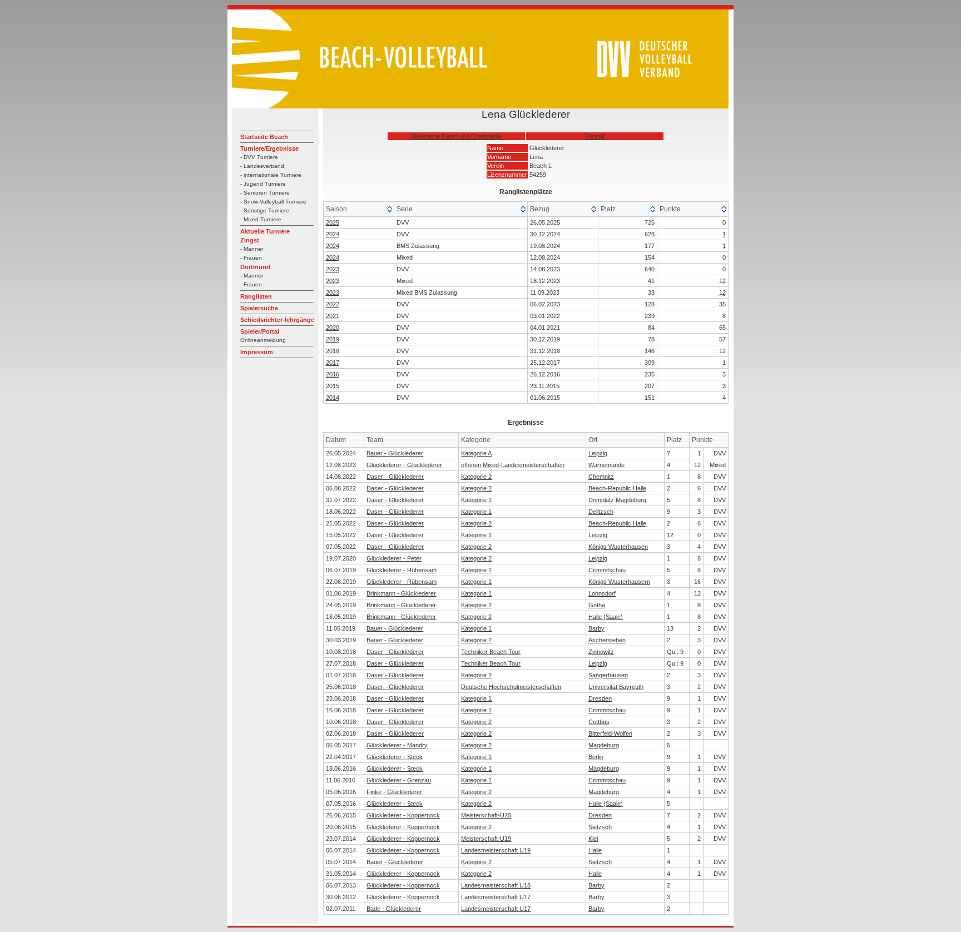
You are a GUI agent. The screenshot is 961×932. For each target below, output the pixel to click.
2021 (332, 316)
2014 (332, 397)
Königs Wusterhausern (619, 581)
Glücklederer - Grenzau (398, 780)
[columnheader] (359, 209)
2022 (332, 304)
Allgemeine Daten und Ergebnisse (456, 136)
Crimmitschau (607, 570)
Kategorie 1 (476, 500)
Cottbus (599, 721)
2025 (332, 222)
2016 (332, 374)
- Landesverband (262, 166)
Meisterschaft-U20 (486, 815)
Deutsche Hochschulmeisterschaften (511, 686)
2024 (332, 234)
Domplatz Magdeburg (617, 500)
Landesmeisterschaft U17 (496, 897)
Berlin (595, 756)
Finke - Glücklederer (394, 792)
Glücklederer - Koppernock (403, 815)
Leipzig (597, 453)
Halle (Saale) (605, 616)
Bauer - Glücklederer (394, 453)
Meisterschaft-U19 (486, 838)
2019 (332, 339)
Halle (595, 850)
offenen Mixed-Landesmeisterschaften (512, 465)
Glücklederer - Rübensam (401, 570)
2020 (332, 327)
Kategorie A (476, 453)
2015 (332, 386)
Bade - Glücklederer (393, 908)
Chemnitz (601, 476)
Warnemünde (606, 465)
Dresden (600, 698)
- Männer (251, 249)
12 (722, 280)
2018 (332, 351)
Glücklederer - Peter (394, 558)
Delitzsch (600, 511)
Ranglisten (256, 296)
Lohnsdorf (602, 593)
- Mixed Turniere (260, 219)
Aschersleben (607, 640)
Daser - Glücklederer (395, 476)
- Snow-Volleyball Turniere (273, 202)
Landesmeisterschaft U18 (496, 885)
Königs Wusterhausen (618, 546)
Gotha (596, 605)
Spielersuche (259, 308)
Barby (596, 628)
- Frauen (251, 258)
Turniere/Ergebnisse (269, 148)
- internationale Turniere (270, 175)
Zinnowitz (601, 651)
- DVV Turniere (259, 157)
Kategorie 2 (476, 476)
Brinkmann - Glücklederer (401, 593)
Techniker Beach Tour (491, 651)
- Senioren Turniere (265, 193)
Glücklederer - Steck (394, 756)
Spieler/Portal (259, 331)
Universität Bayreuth (615, 686)
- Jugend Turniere (263, 184)
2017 (332, 362)
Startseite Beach (264, 136)
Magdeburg (603, 745)
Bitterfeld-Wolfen (610, 733)
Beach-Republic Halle (617, 488)
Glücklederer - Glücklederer (404, 465)
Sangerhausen (608, 675)
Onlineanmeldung (263, 340)
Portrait (595, 136)
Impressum (256, 352)
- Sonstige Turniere (264, 210)
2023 (332, 269)
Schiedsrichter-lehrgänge (277, 319)
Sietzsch (600, 827)
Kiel (593, 838)
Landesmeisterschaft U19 (496, 850)
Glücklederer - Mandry (397, 745)
